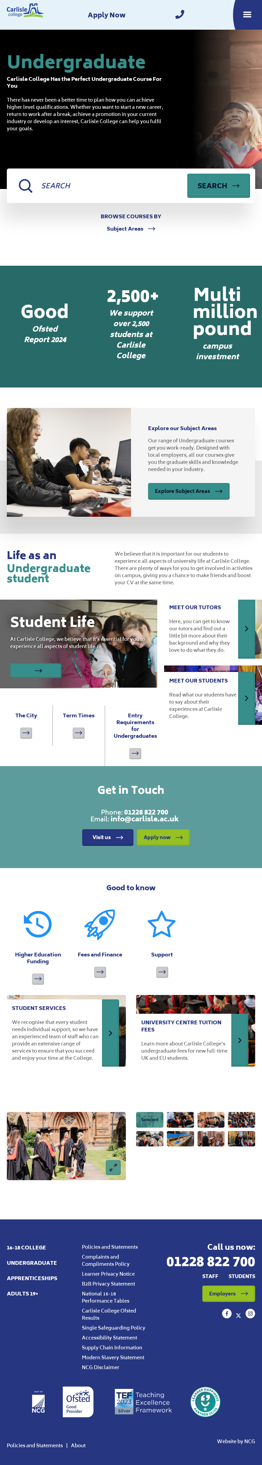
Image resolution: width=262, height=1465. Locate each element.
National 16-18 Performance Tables (105, 1297)
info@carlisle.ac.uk (145, 819)
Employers (222, 1294)
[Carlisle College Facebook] (227, 1316)
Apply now (157, 837)
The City (26, 725)
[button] (149, 1120)
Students (242, 1276)
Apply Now (107, 15)
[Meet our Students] (246, 698)
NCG (249, 1441)
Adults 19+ (22, 1293)
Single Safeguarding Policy (113, 1328)
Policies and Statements (110, 1247)
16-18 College (26, 1247)
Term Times (78, 725)
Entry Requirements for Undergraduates (135, 735)
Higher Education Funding (38, 958)
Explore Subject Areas (182, 491)
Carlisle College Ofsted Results (109, 1314)
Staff (210, 1276)
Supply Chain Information (112, 1347)
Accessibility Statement (109, 1338)
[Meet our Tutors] (246, 629)
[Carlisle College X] (239, 1316)
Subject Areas (125, 228)
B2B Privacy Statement (108, 1284)
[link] (180, 15)
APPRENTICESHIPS (32, 1278)
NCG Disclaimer (100, 1367)
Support (162, 954)
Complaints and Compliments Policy (106, 1260)
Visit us (101, 837)
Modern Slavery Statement (113, 1357)
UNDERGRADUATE (32, 1263)
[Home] (25, 14)
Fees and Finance (100, 954)
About (78, 1445)
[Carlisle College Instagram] (250, 1316)
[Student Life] (35, 670)
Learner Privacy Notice (108, 1274)
